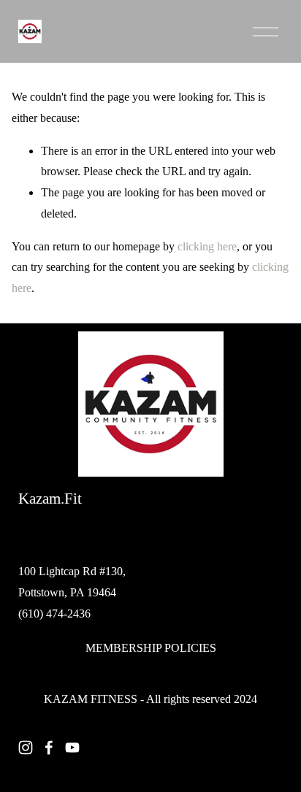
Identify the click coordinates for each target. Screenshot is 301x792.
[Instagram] (25, 747)
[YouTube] (72, 747)
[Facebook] (49, 747)
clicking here (207, 246)
